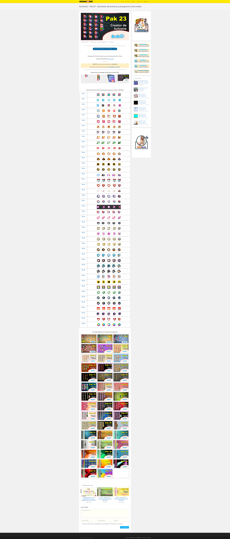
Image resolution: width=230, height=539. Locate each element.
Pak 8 (83, 131)
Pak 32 (83, 259)
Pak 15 (83, 168)
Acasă (126, 537)
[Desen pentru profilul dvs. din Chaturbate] (141, 45)
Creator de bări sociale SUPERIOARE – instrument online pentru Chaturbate (143, 82)
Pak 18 (83, 184)
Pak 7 (83, 125)
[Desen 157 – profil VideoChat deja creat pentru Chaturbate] (136, 123)
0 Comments (111, 42)
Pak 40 (83, 302)
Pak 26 (83, 227)
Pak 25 (83, 221)
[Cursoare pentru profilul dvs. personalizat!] (141, 71)
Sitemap (144, 537)
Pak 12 (83, 152)
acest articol (111, 59)
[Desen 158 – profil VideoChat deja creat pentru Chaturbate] (136, 116)
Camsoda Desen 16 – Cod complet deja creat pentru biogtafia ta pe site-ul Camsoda (89, 499)
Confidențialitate (139, 537)
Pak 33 (83, 264)
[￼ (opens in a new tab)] (109, 94)
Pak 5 (83, 114)
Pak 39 (83, 296)
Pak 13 (83, 157)
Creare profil (94, 42)
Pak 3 (83, 104)
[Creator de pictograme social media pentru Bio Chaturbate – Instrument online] (141, 50)
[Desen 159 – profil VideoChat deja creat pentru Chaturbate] (136, 109)
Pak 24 (83, 216)
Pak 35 (83, 275)
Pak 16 (83, 173)
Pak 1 (83, 93)
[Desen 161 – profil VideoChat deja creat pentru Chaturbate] (136, 96)
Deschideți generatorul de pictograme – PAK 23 (105, 48)
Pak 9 (83, 136)
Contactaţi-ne (148, 537)
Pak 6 (83, 120)
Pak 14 (83, 163)
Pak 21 (83, 200)
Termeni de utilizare (131, 537)
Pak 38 (83, 291)
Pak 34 (83, 270)
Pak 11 (83, 147)
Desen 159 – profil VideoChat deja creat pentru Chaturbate (142, 108)
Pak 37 (83, 286)
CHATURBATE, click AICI (114, 67)
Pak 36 (83, 280)
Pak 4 (83, 109)
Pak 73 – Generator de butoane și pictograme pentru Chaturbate (121, 499)
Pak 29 (83, 243)
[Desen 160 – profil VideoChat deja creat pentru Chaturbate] (136, 103)
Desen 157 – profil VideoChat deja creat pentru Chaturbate (142, 122)
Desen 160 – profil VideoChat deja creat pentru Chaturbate (142, 102)
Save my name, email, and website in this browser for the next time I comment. (103, 524)
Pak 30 (83, 248)
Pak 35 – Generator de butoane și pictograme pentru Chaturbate (105, 499)
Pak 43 (83, 318)
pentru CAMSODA (102, 42)
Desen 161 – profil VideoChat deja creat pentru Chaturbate (142, 95)
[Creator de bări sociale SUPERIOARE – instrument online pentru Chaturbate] (136, 83)
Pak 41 (83, 307)
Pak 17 (83, 179)
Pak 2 (83, 98)
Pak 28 (83, 237)
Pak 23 (83, 211)
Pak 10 (83, 141)
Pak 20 (83, 195)
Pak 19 (83, 189)
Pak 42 (83, 312)
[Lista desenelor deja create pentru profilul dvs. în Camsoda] (141, 61)
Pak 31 (83, 254)
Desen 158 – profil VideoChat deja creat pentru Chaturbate (142, 115)
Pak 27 (83, 232)
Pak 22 (83, 205)
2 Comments (140, 91)
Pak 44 (83, 323)
